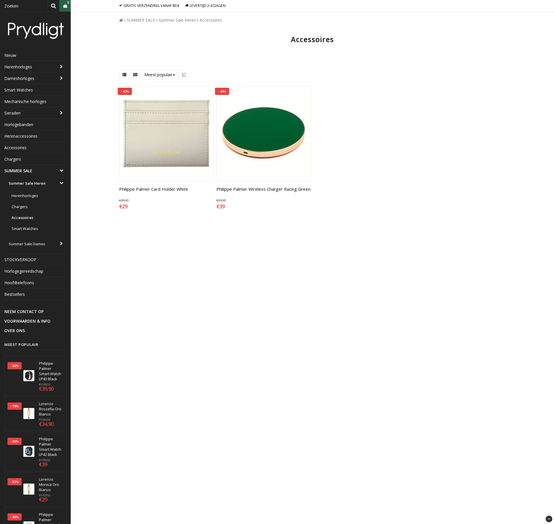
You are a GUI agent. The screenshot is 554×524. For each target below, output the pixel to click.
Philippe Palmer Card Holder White (153, 189)
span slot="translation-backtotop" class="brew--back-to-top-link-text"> (549, 519)
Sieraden (12, 113)
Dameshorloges (19, 78)
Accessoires (15, 147)
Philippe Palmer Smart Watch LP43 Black (50, 371)
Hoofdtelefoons (19, 282)
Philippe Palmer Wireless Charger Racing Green (263, 189)
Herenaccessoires (21, 136)
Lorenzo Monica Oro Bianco (49, 484)
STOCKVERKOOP (20, 259)
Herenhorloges (18, 67)
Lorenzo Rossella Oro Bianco (50, 409)
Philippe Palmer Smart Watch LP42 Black (50, 446)
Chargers (12, 159)
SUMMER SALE (18, 170)
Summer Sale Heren (27, 183)
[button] (65, 6)
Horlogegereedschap (23, 271)
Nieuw (10, 55)
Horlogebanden (18, 124)
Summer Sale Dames (27, 243)
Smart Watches (18, 90)
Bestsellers (14, 294)
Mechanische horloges (25, 101)
